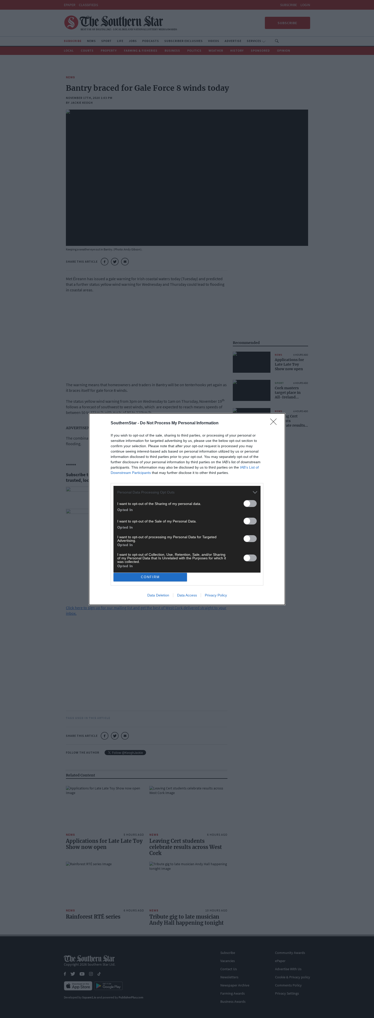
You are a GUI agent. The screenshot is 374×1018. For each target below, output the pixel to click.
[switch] (250, 503)
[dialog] (187, 509)
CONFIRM (150, 577)
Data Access (187, 595)
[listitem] (187, 492)
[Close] (275, 423)
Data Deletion (158, 595)
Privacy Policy (216, 595)
